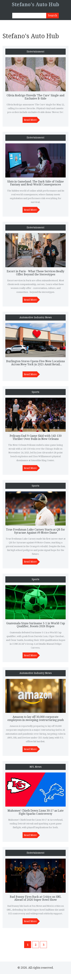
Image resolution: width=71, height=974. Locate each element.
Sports (35, 392)
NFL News (36, 767)
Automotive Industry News (35, 317)
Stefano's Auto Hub (35, 4)
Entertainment (35, 51)
